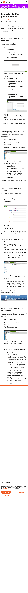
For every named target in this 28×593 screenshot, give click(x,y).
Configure (6, 495)
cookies (10, 485)
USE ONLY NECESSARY (19, 492)
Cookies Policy (6, 488)
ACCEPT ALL (6, 492)
